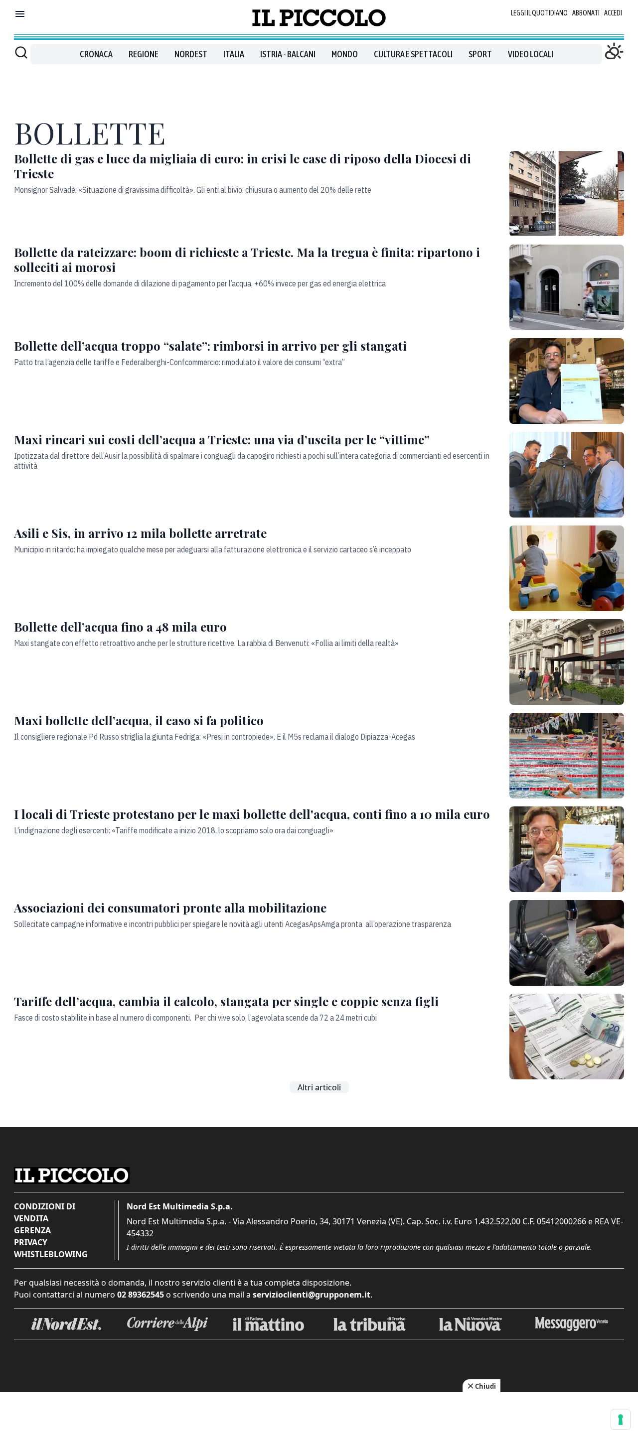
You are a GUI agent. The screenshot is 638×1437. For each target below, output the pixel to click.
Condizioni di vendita (44, 1212)
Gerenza (32, 1230)
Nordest (190, 54)
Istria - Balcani (288, 54)
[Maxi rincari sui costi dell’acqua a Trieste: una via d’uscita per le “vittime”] (566, 475)
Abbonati (586, 13)
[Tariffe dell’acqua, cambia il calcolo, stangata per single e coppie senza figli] (566, 1036)
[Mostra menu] (20, 14)
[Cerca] (21, 52)
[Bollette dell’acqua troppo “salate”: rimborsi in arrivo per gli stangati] (566, 381)
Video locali (530, 54)
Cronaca (96, 54)
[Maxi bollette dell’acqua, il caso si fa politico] (566, 755)
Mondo (344, 54)
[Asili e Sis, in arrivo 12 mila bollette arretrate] (566, 568)
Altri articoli (319, 1087)
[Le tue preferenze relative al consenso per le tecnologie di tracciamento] (620, 1419)
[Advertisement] (319, 86)
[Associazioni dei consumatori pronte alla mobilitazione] (566, 943)
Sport (480, 54)
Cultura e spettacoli (413, 54)
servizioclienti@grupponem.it (311, 1294)
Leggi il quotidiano (539, 13)
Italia (233, 54)
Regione (144, 54)
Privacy (30, 1242)
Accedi (613, 13)
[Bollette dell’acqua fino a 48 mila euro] (566, 662)
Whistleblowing (51, 1254)
